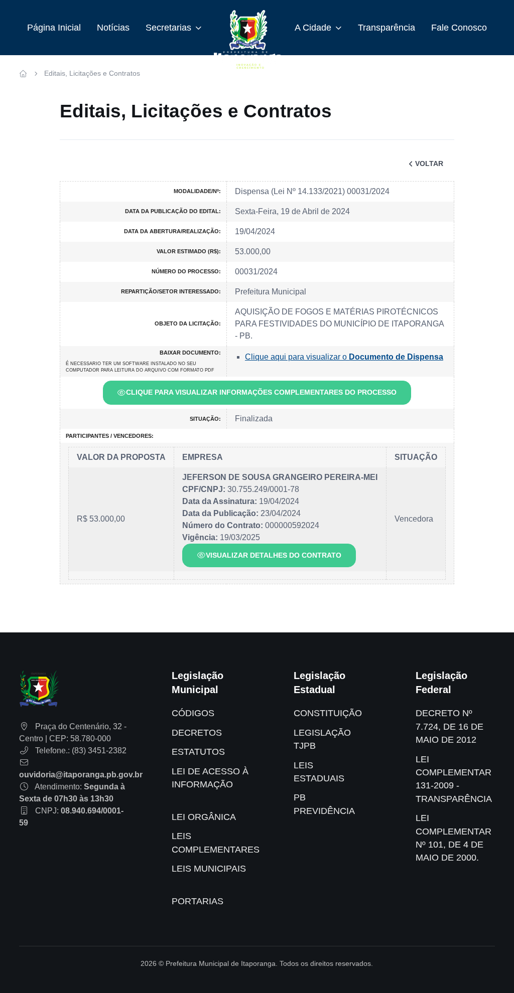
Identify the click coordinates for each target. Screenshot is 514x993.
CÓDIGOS (193, 713)
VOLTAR (429, 163)
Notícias (113, 28)
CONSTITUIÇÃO (328, 713)
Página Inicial (54, 28)
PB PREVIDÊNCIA (324, 803)
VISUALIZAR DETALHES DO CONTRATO (273, 555)
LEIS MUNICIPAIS (209, 869)
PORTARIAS (197, 901)
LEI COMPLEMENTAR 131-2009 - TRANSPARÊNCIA (454, 779)
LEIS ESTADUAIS (319, 771)
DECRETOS (197, 733)
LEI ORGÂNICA (204, 817)
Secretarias (168, 28)
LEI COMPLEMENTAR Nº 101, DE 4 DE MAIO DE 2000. (453, 838)
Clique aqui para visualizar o (344, 357)
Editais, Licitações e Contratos (92, 73)
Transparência (386, 28)
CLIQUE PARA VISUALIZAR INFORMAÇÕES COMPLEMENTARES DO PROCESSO (261, 392)
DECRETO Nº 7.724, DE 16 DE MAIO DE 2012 (449, 726)
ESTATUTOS (198, 752)
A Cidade (313, 28)
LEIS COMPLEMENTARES (216, 842)
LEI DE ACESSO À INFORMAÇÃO (210, 777)
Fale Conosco (459, 28)
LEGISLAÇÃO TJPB (322, 739)
